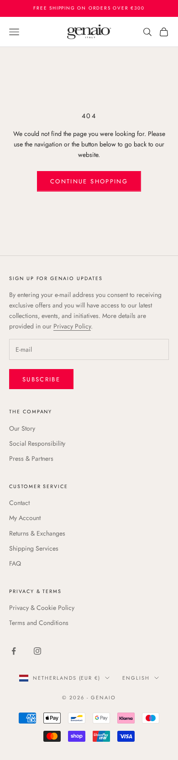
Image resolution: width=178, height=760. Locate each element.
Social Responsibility (37, 443)
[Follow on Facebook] (13, 651)
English (136, 678)
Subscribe (41, 379)
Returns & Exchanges (37, 533)
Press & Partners (31, 458)
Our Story (22, 428)
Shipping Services (33, 548)
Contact (19, 502)
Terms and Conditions (38, 622)
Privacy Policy (72, 326)
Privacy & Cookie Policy (41, 607)
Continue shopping (89, 181)
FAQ (15, 563)
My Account (25, 517)
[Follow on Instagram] (37, 651)
